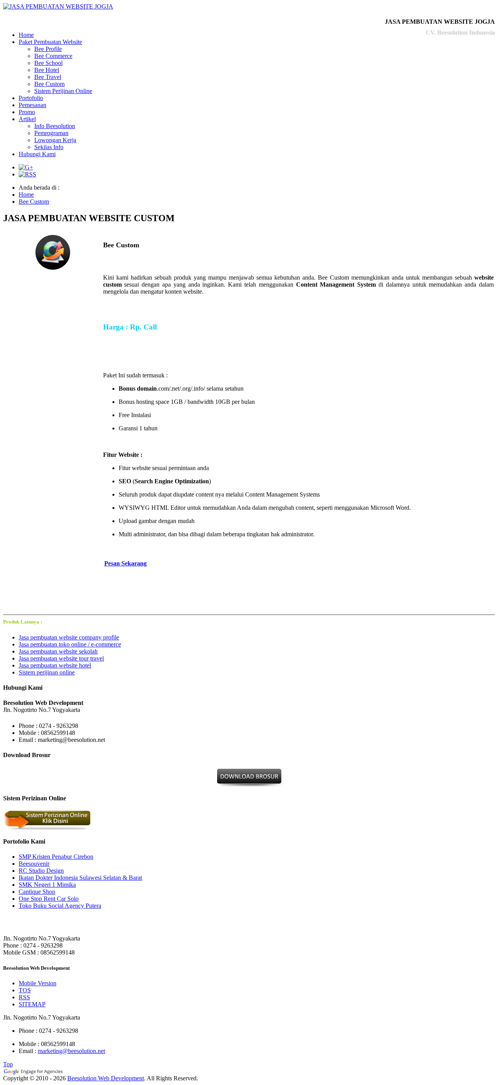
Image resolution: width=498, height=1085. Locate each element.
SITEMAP (32, 1004)
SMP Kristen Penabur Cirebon (56, 856)
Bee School (48, 63)
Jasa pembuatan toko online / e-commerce (70, 644)
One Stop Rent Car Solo (49, 898)
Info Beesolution (54, 126)
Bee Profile (48, 49)
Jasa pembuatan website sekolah (58, 651)
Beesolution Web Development (105, 1078)
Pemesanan (32, 105)
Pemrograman (51, 133)
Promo (27, 112)
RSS (24, 997)
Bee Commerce (53, 56)
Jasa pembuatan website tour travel (61, 658)
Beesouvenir (34, 863)
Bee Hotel (46, 70)
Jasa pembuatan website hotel (55, 665)
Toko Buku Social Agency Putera (60, 905)
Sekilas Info (48, 147)
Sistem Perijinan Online (63, 91)
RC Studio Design (41, 870)
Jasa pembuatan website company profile (69, 637)
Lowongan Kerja (55, 140)
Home (26, 35)
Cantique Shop (37, 891)
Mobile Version (37, 983)
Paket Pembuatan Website (50, 42)
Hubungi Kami (37, 154)
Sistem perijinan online (47, 672)
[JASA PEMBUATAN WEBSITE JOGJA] (58, 6)
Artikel (27, 119)
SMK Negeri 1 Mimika (47, 884)
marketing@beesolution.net (71, 1051)
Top (8, 1064)
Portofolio (31, 98)
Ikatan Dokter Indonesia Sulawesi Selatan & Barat (80, 877)
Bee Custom (49, 84)
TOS (25, 990)
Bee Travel (47, 77)
